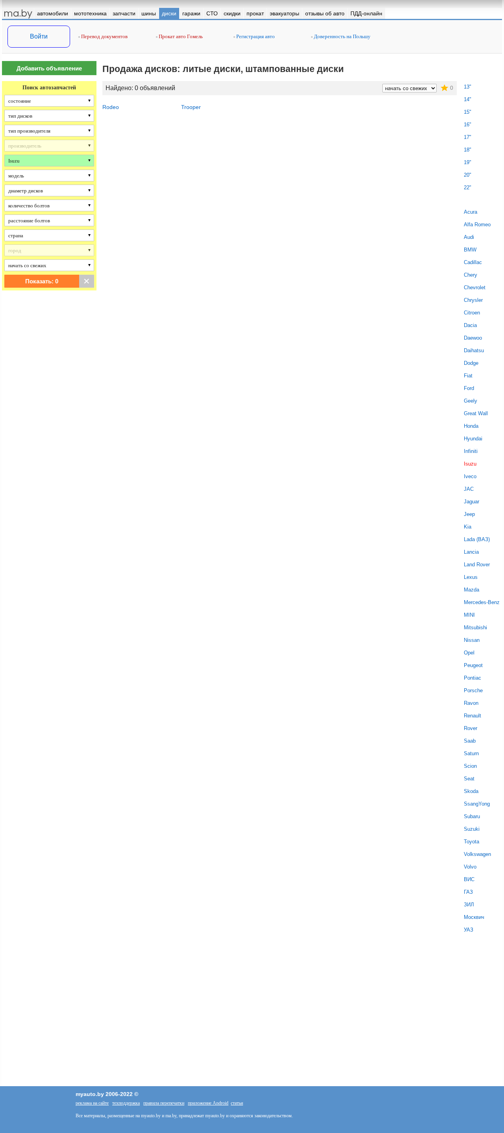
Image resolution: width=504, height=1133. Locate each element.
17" (467, 137)
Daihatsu (474, 350)
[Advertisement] (49, 428)
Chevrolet (474, 287)
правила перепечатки (163, 1103)
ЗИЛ (469, 905)
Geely (470, 401)
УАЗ (468, 930)
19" (467, 162)
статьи (237, 1103)
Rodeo (110, 107)
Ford (469, 388)
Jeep (469, 514)
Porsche (473, 690)
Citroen (472, 313)
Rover (470, 728)
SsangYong (477, 804)
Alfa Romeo (477, 224)
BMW (470, 250)
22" (467, 187)
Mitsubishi (475, 627)
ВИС (469, 879)
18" (467, 150)
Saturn (471, 753)
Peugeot (473, 665)
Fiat (468, 376)
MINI (469, 615)
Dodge (471, 363)
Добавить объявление (49, 68)
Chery (470, 275)
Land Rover (477, 564)
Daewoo (473, 338)
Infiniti (471, 451)
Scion (470, 766)
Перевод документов (104, 36)
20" (467, 175)
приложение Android (208, 1103)
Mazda (471, 590)
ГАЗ (468, 892)
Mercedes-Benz (482, 602)
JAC (469, 489)
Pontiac (472, 678)
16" (467, 125)
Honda (471, 426)
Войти (39, 36)
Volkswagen (477, 854)
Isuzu (470, 464)
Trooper (191, 107)
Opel (469, 653)
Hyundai (473, 439)
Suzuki (472, 829)
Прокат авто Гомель (180, 36)
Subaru (472, 816)
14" (467, 99)
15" (467, 112)
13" (467, 87)
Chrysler (473, 300)
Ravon (471, 703)
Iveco (470, 476)
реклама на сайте (92, 1103)
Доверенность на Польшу (342, 36)
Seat (469, 779)
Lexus (471, 577)
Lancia (471, 552)
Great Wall (476, 413)
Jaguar (471, 502)
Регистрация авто (255, 36)
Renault (472, 716)
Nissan (472, 640)
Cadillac (473, 262)
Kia (467, 527)
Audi (469, 237)
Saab (470, 741)
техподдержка (126, 1103)
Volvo (470, 867)
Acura (470, 212)
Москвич (474, 917)
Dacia (470, 325)
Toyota (471, 842)
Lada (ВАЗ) (477, 539)
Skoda (471, 791)
